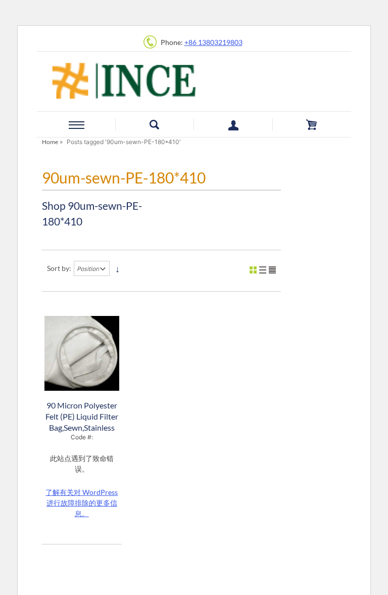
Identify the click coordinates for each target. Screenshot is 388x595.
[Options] (272, 269)
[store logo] (194, 79)
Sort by (58, 268)
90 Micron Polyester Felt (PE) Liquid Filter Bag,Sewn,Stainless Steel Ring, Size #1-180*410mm (81, 427)
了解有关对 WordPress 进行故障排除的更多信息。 (81, 503)
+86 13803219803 (213, 42)
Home (50, 142)
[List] (262, 269)
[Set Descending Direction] (117, 268)
